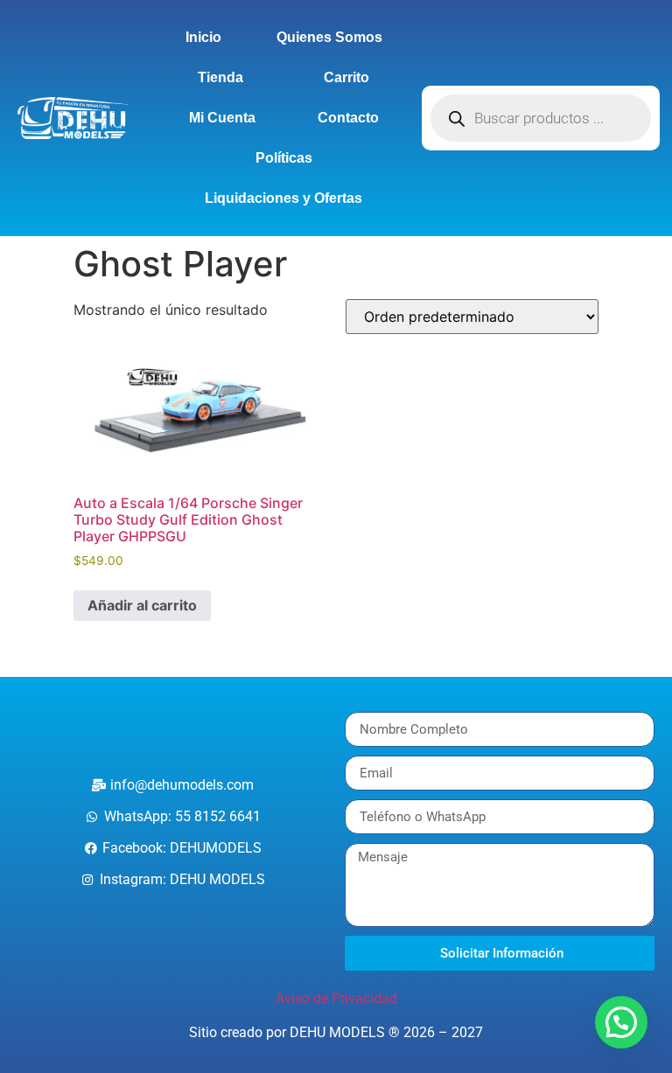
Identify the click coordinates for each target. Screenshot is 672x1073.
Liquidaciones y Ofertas (283, 198)
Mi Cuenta (222, 117)
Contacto (348, 117)
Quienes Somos (329, 37)
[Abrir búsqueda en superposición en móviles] (541, 118)
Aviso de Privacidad (336, 998)
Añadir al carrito (142, 605)
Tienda (220, 77)
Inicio (203, 37)
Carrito (346, 77)
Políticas (284, 157)
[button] (621, 1022)
